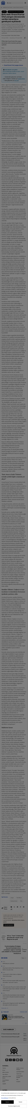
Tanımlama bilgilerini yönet (14, 1106)
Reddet (20, 1102)
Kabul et (7, 1102)
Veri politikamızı (4, 1097)
